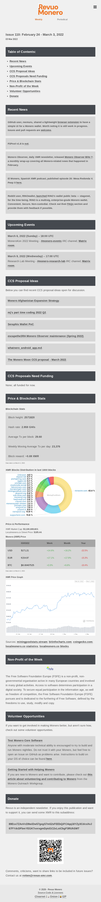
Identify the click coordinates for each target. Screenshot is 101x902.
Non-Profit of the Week (24, 86)
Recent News (18, 61)
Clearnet (40, 896)
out (26, 143)
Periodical (62, 19)
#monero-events (51, 241)
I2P (64, 896)
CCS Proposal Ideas (22, 71)
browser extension (68, 122)
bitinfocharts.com (60, 641)
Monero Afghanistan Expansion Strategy (33, 300)
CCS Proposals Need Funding (28, 76)
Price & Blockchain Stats (25, 81)
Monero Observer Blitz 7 (78, 157)
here (18, 182)
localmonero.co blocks (54, 646)
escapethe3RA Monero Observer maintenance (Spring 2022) (46, 336)
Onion (54, 896)
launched (41, 196)
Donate (14, 96)
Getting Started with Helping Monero (31, 769)
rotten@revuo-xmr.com (37, 875)
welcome (46, 130)
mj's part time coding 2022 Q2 (27, 312)
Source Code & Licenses (50, 893)
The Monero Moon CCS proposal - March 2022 (37, 359)
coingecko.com (82, 641)
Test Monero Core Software (25, 740)
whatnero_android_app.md (25, 347)
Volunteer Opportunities (25, 91)
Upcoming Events (21, 66)
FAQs (70, 204)
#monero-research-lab (51, 261)
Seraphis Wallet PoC (21, 324)
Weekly (38, 19)
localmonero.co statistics (22, 646)
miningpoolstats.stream (32, 641)
